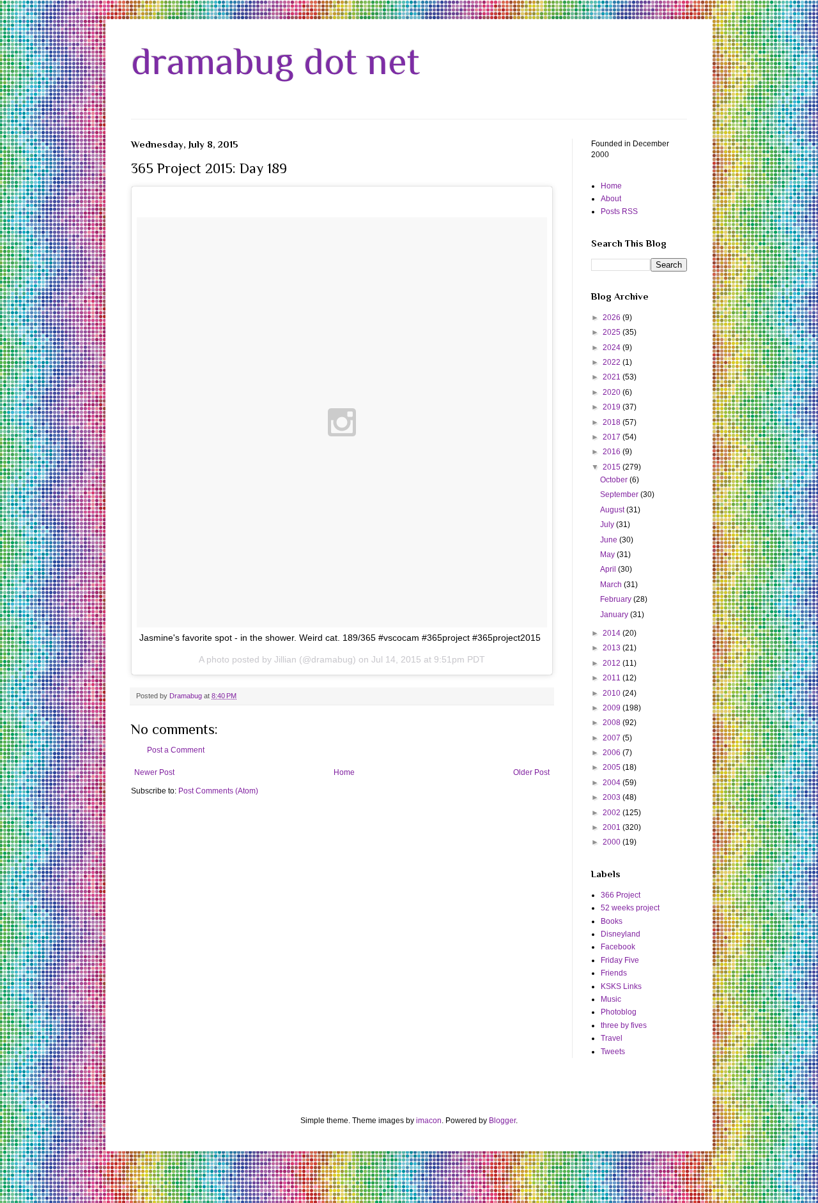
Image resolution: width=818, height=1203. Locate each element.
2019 (612, 406)
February (616, 599)
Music (611, 999)
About (611, 198)
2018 (612, 422)
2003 (612, 797)
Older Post (531, 772)
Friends (614, 973)
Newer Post (154, 772)
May (608, 554)
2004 (612, 782)
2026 (612, 317)
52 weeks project (630, 907)
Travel (611, 1038)
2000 (612, 842)
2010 (612, 693)
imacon (429, 1120)
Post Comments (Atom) (218, 790)
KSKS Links (621, 986)
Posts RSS (619, 211)
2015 (612, 467)
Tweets (613, 1051)
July (608, 524)
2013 (612, 647)
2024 (612, 347)
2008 (612, 722)
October (614, 479)
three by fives (624, 1025)
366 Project (620, 895)
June (609, 539)
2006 (612, 752)
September (620, 494)
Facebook (618, 946)
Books (611, 921)
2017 (612, 437)
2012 (612, 663)
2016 (612, 451)
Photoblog (619, 1012)
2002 (612, 812)
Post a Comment (175, 750)
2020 (612, 392)
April (609, 569)
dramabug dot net (275, 61)
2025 (612, 332)
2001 (612, 827)
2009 (612, 707)
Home (344, 772)
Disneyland (620, 934)
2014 (612, 633)
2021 (612, 376)
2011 (612, 677)
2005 (612, 767)
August (613, 509)
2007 (612, 737)
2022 (612, 362)
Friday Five (620, 960)
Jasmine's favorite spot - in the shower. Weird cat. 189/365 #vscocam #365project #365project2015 (340, 637)
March (612, 584)
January (615, 614)
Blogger (502, 1120)
